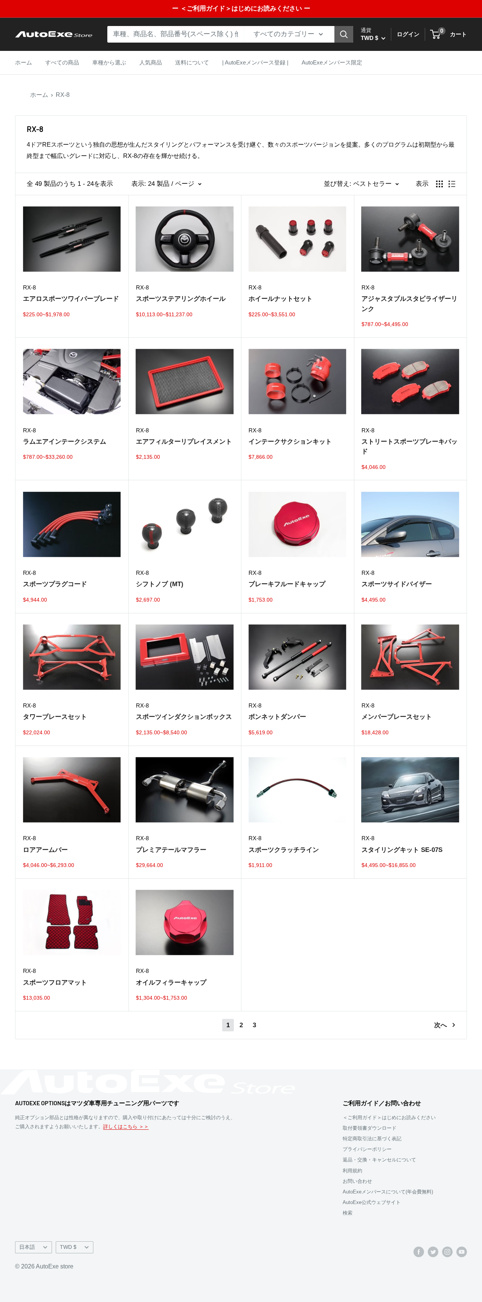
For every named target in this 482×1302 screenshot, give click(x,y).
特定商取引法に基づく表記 (372, 1138)
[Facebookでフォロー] (418, 1251)
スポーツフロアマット (55, 982)
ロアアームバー (45, 849)
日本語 (27, 1247)
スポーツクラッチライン (284, 849)
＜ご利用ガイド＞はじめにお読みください (389, 1117)
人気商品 (150, 62)
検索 (347, 1213)
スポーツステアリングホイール (181, 298)
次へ (440, 1025)
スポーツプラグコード (55, 584)
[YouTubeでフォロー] (461, 1251)
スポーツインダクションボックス (184, 716)
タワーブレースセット (55, 716)
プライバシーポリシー (367, 1149)
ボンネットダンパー (277, 716)
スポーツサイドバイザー (397, 584)
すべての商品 (62, 62)
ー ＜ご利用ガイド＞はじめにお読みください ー (241, 8)
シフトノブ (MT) (159, 584)
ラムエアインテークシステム (64, 441)
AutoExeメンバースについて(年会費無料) (388, 1192)
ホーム (23, 62)
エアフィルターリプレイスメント (184, 441)
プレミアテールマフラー (171, 849)
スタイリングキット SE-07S (402, 849)
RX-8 (63, 95)
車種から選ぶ (109, 62)
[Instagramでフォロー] (447, 1251)
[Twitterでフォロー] (433, 1251)
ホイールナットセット (281, 298)
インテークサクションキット (290, 441)
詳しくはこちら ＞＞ (126, 1126)
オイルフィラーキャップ (171, 982)
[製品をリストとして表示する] (451, 184)
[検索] (343, 34)
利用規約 (352, 1170)
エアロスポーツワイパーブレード (71, 298)
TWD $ (68, 1247)
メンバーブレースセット (397, 716)
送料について (192, 62)
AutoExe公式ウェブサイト (372, 1202)
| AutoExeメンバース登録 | (255, 62)
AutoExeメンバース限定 (332, 62)
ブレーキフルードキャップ (287, 584)
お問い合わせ (357, 1181)
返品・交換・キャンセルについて (379, 1160)
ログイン (408, 34)
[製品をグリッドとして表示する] (439, 184)
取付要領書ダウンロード (370, 1128)
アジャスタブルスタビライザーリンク (410, 303)
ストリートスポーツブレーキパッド (410, 446)
